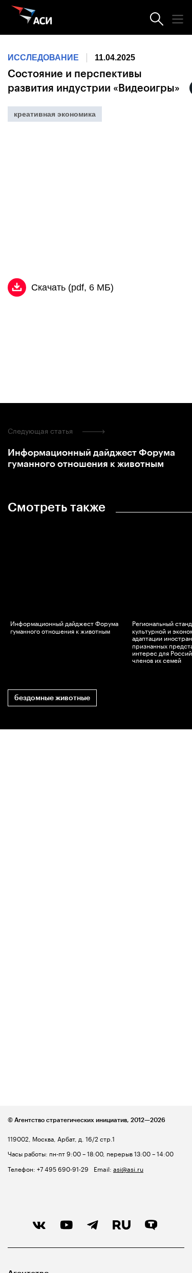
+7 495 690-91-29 (62, 1168)
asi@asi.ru (128, 1168)
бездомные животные (52, 698)
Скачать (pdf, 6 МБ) (72, 287)
